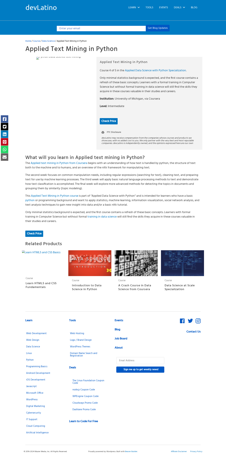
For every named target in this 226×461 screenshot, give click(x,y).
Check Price (108, 121)
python (30, 200)
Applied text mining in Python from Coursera (59, 163)
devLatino (41, 7)
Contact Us (193, 331)
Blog (117, 329)
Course (36, 41)
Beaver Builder (131, 451)
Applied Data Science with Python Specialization (155, 70)
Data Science (48, 41)
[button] (158, 28)
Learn (28, 320)
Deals (72, 367)
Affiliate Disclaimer (179, 451)
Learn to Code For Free (83, 421)
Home (28, 41)
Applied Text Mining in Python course (54, 196)
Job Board (121, 338)
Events (119, 320)
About (119, 347)
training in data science (102, 216)
